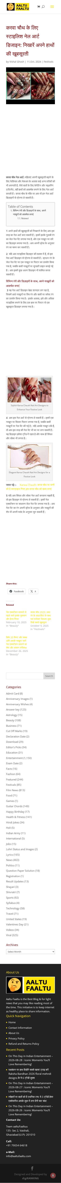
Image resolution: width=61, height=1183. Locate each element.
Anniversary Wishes (17, 704)
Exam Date (12, 763)
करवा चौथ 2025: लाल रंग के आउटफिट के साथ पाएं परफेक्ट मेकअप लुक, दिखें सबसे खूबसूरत (40, 617)
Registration (13, 876)
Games (10, 801)
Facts (9, 768)
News (9, 860)
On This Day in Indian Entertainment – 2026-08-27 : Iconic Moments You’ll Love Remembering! (30, 1087)
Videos (10, 929)
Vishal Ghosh (16, 61)
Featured (11, 779)
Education (12, 752)
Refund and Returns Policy (23, 1043)
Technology (12, 908)
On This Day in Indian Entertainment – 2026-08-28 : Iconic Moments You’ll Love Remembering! (30, 1060)
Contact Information (20, 1027)
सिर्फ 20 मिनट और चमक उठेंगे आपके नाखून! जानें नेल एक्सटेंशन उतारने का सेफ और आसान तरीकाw (16, 642)
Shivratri (11, 892)
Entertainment (14, 758)
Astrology (11, 715)
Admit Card (12, 693)
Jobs (8, 844)
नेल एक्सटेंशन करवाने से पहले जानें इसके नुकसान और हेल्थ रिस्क (16, 615)
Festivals (48, 61)
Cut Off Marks (14, 731)
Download (12, 741)
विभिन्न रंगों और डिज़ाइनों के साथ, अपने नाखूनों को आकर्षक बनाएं (29, 212)
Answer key (12, 709)
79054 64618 (19, 1145)
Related (24, 218)
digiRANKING (30, 1178)
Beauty (10, 720)
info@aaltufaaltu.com (18, 1156)
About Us (13, 1033)
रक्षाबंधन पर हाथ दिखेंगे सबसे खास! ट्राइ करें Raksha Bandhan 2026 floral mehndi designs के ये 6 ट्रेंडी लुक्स (29, 1074)
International (13, 838)
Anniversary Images (17, 698)
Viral (8, 935)
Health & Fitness (15, 817)
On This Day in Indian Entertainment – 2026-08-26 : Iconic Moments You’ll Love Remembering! (30, 1110)
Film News (12, 790)
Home (12, 1022)
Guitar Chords (14, 806)
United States (14, 919)
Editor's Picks (13, 747)
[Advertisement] (30, 142)
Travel (9, 913)
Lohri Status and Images (20, 849)
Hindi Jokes (12, 822)
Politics (10, 865)
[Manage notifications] (53, 1175)
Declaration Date (16, 736)
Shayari (10, 887)
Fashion (10, 774)
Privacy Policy (16, 1038)
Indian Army (13, 833)
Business (11, 725)
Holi (8, 827)
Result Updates (15, 881)
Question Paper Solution (20, 870)
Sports (10, 897)
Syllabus (11, 903)
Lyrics (9, 854)
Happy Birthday (15, 811)
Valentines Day (14, 924)
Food (9, 795)
